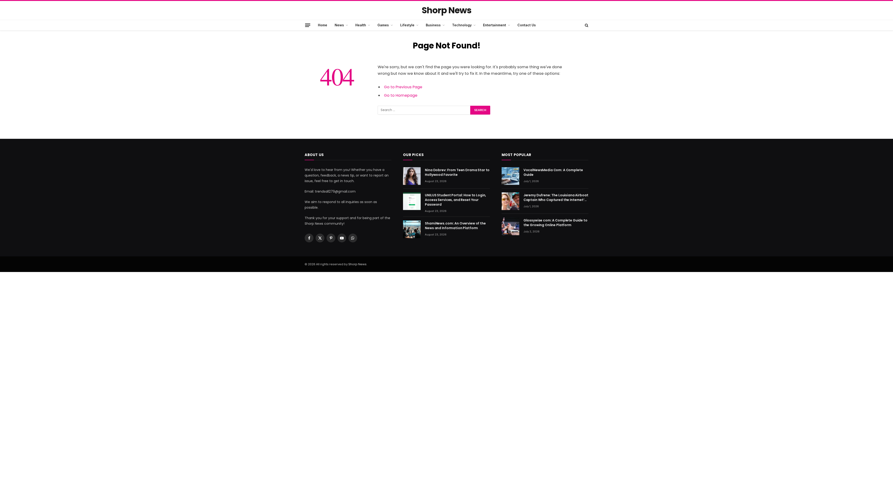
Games (383, 25)
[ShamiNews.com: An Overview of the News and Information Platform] (412, 229)
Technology (462, 25)
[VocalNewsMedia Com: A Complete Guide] (510, 176)
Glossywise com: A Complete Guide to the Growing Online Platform (555, 222)
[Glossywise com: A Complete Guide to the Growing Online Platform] (510, 226)
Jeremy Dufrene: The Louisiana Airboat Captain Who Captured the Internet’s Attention (555, 197)
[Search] (586, 25)
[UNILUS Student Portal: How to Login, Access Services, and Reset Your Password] (412, 201)
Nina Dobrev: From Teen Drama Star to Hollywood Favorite (457, 172)
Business (433, 25)
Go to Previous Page (403, 87)
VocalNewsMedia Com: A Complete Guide (553, 172)
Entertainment (494, 25)
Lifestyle (407, 25)
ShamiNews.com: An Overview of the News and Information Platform (455, 225)
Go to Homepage (400, 95)
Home (322, 25)
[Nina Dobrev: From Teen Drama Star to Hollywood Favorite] (412, 176)
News (339, 25)
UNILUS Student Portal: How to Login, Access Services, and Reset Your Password (455, 200)
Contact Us (526, 25)
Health (360, 25)
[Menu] (307, 25)
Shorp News (357, 264)
